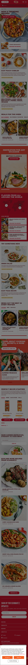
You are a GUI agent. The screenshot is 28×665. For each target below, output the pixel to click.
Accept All (7, 657)
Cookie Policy (22, 654)
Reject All (19, 657)
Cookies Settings (13, 660)
